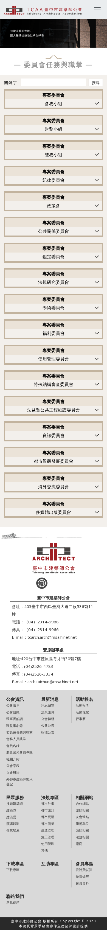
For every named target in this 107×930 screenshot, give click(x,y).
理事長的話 (14, 718)
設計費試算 (84, 869)
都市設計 (47, 810)
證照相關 (82, 810)
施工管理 (47, 837)
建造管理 (47, 830)
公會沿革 (12, 705)
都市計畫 (47, 803)
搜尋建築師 (14, 803)
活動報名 (82, 705)
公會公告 (47, 725)
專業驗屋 (12, 830)
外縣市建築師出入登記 (19, 781)
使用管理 (47, 843)
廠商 (79, 843)
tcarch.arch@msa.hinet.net (52, 637)
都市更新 (47, 816)
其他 (44, 850)
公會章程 (12, 765)
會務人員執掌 (16, 738)
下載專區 (12, 869)
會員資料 (82, 883)
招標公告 (47, 732)
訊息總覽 (47, 705)
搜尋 (96, 82)
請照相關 (82, 830)
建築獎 (11, 810)
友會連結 (82, 816)
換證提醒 (82, 876)
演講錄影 (12, 823)
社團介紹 (12, 759)
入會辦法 (12, 772)
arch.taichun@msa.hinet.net (52, 681)
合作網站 (82, 803)
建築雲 (11, 817)
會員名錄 (12, 745)
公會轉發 (47, 718)
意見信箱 (12, 902)
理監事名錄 (14, 725)
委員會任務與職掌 (19, 732)
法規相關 (82, 837)
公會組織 (12, 712)
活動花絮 (82, 712)
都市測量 (47, 823)
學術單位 (82, 823)
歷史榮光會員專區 (19, 752)
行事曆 (81, 718)
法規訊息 (47, 712)
